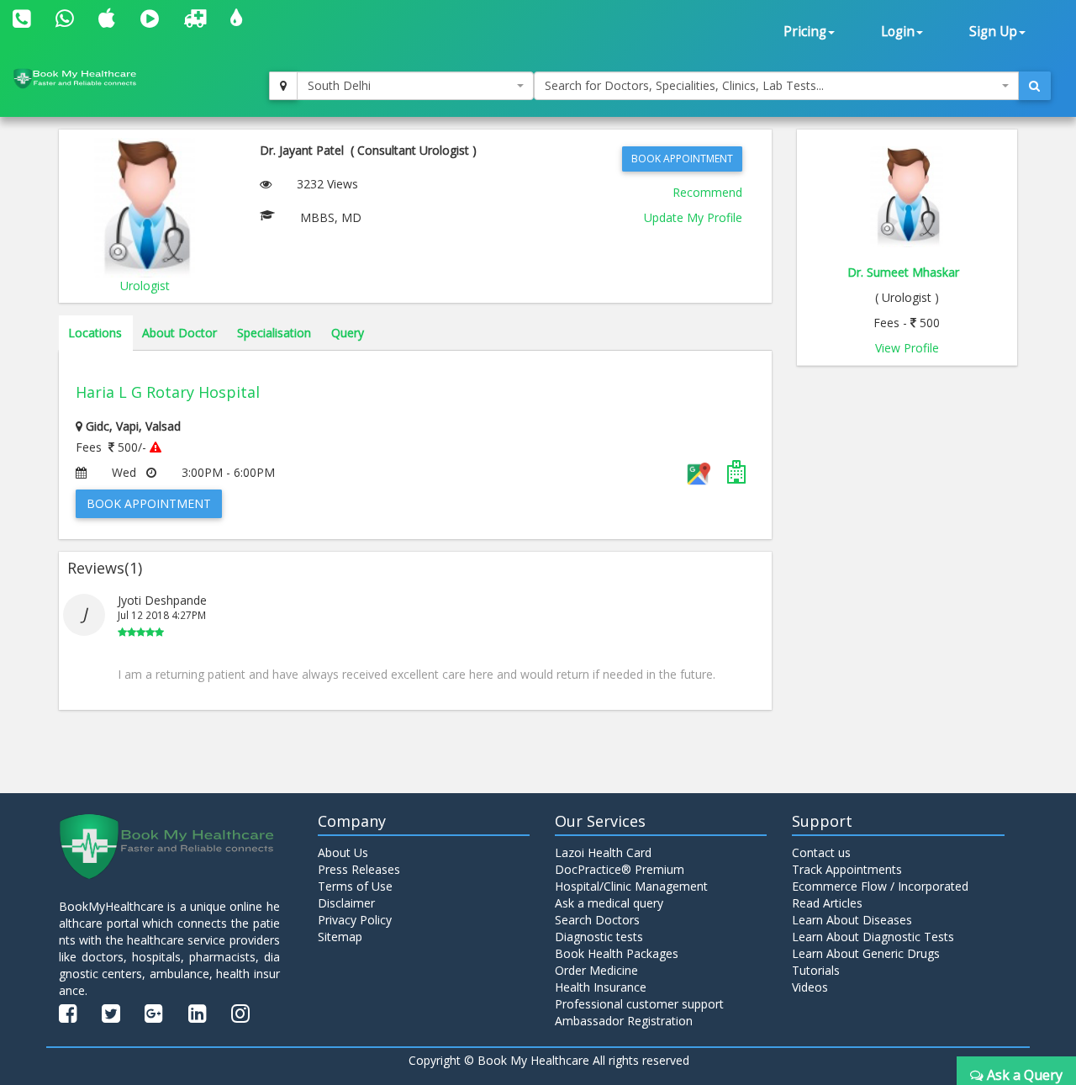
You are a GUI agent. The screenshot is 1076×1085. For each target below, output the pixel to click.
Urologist (145, 286)
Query (347, 333)
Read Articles (827, 903)
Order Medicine (596, 970)
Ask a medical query (609, 903)
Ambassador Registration (624, 1021)
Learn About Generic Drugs (866, 953)
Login (898, 31)
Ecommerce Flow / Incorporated (880, 886)
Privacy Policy (355, 920)
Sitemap (340, 937)
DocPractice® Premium (619, 869)
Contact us (821, 852)
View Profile (907, 348)
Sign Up (993, 31)
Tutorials (816, 970)
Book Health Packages (616, 953)
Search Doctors (597, 920)
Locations (95, 333)
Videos (810, 987)
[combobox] (415, 85)
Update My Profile (693, 217)
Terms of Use (355, 886)
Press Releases (359, 869)
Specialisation (274, 333)
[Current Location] (283, 85)
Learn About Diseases (852, 920)
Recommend (707, 192)
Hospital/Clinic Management (631, 886)
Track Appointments (847, 869)
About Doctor (179, 333)
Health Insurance (600, 987)
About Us (343, 852)
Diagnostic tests (599, 937)
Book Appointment (682, 158)
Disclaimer (346, 903)
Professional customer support (639, 1004)
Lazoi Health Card (603, 852)
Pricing (804, 31)
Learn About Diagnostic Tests (873, 937)
